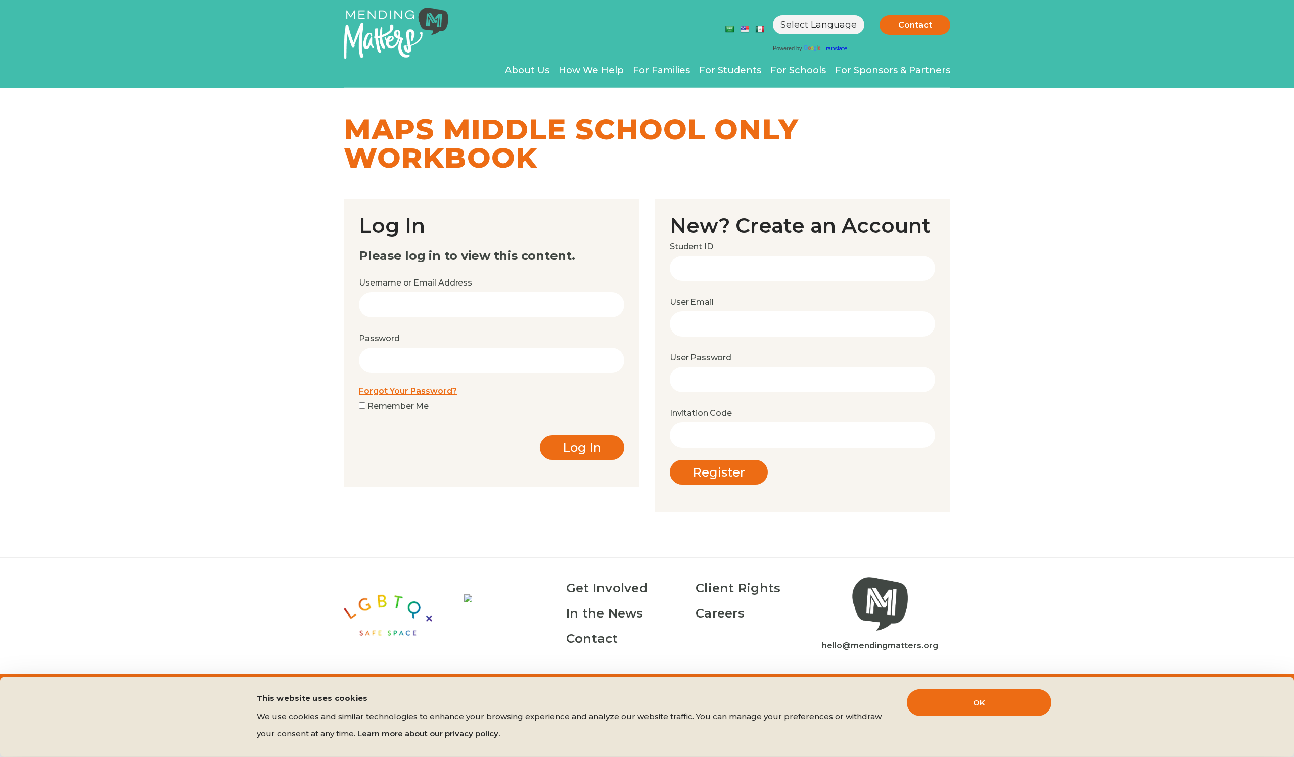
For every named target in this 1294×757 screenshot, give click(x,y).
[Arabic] (729, 29)
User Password (700, 357)
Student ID (691, 246)
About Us (527, 70)
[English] (744, 29)
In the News (604, 613)
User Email (691, 302)
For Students (730, 70)
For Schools (798, 70)
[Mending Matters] (396, 35)
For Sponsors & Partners (892, 70)
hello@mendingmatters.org (880, 645)
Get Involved (607, 588)
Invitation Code (701, 413)
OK (979, 702)
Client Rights (738, 588)
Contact (915, 25)
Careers (720, 613)
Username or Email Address (415, 283)
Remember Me (397, 406)
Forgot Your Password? (408, 391)
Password (379, 338)
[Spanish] (759, 29)
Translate (834, 48)
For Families (661, 70)
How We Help (591, 70)
